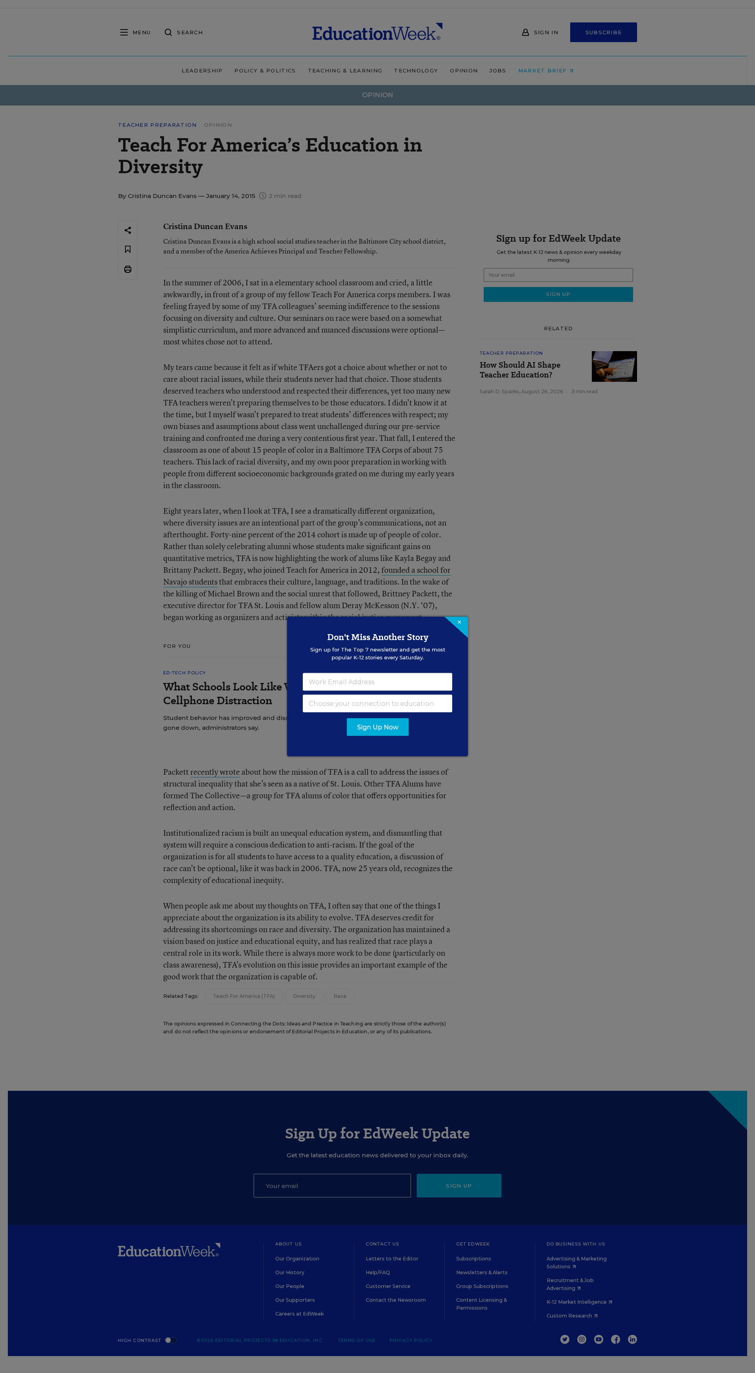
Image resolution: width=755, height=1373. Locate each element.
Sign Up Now (377, 727)
